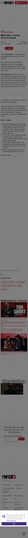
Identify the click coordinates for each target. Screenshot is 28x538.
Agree (14, 523)
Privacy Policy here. (11, 520)
